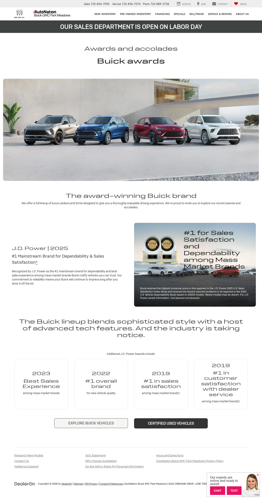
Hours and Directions (169, 455)
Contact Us (21, 461)
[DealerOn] (24, 484)
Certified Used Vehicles (171, 423)
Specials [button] (179, 14)
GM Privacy (91, 484)
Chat (217, 490)
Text (234, 490)
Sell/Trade (196, 14)
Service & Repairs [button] (220, 14)
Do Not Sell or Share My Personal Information (114, 466)
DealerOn (67, 484)
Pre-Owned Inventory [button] (135, 14)
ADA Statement (95, 455)
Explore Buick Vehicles (91, 423)
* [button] (37, 262)
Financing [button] (162, 14)
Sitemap (78, 484)
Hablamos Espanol (26, 466)
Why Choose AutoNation (101, 461)
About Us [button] (242, 14)
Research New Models (28, 455)
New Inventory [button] (105, 14)
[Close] (258, 475)
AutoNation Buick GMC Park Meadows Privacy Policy (190, 461)
